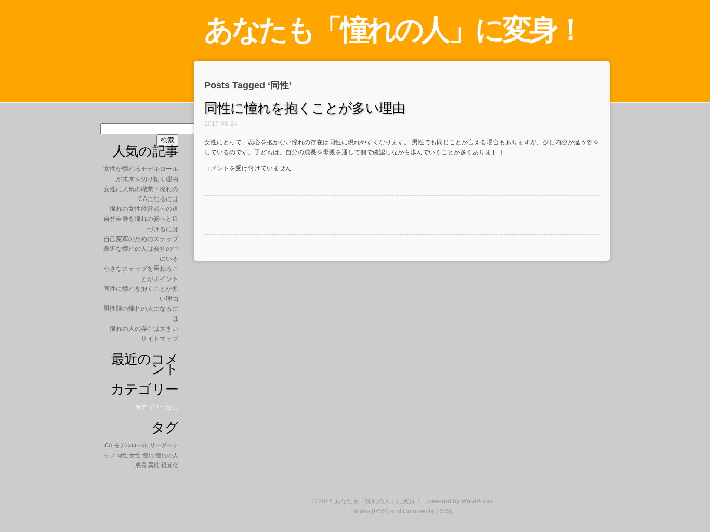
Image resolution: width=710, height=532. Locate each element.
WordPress (476, 501)
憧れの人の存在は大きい (144, 328)
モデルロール (131, 445)
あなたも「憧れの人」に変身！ (393, 29)
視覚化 (169, 465)
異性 (154, 465)
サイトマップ (159, 338)
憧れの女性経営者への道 (144, 208)
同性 (122, 455)
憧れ (148, 455)
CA (108, 445)
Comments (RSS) (427, 511)
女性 (135, 455)
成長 (141, 465)
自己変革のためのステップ (140, 239)
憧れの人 (166, 455)
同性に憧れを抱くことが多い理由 (304, 108)
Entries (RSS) (369, 511)
